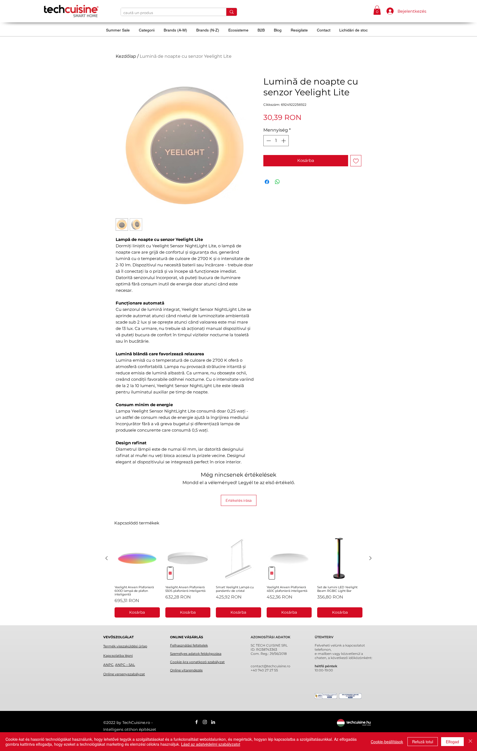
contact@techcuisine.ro (270, 666)
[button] (377, 10)
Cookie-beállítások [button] (387, 741)
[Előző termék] (106, 558)
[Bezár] (470, 742)
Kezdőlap (126, 56)
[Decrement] (268, 140)
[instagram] (205, 722)
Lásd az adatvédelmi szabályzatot (210, 744)
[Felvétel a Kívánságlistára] (356, 160)
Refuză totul (422, 741)
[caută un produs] (231, 12)
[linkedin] (213, 722)
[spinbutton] (276, 140)
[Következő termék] (370, 558)
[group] (238, 576)
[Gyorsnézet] (137, 558)
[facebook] (196, 722)
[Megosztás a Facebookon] (267, 181)
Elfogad (452, 741)
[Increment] (284, 140)
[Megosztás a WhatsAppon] (277, 181)
